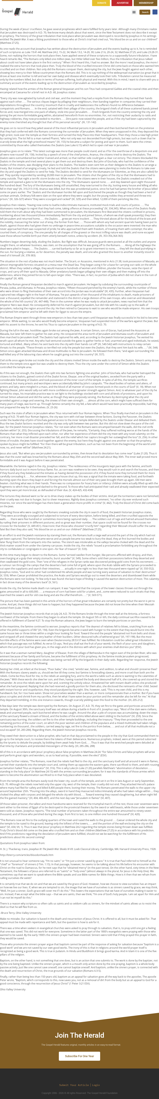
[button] (134, 12)
